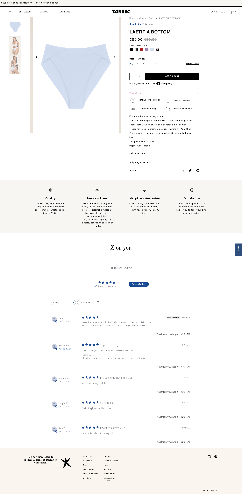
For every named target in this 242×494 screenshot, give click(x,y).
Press (105, 465)
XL (156, 63)
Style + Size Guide (90, 474)
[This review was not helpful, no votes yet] (188, 334)
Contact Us (87, 461)
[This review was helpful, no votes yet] (182, 334)
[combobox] (64, 302)
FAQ (85, 465)
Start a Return (88, 469)
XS (131, 63)
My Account (88, 456)
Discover (44, 12)
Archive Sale (64, 12)
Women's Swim (146, 18)
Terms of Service (110, 461)
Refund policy (109, 474)
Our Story (87, 478)
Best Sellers (25, 12)
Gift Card (107, 469)
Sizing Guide (192, 63)
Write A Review (138, 284)
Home (132, 18)
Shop (8, 12)
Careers (106, 456)
